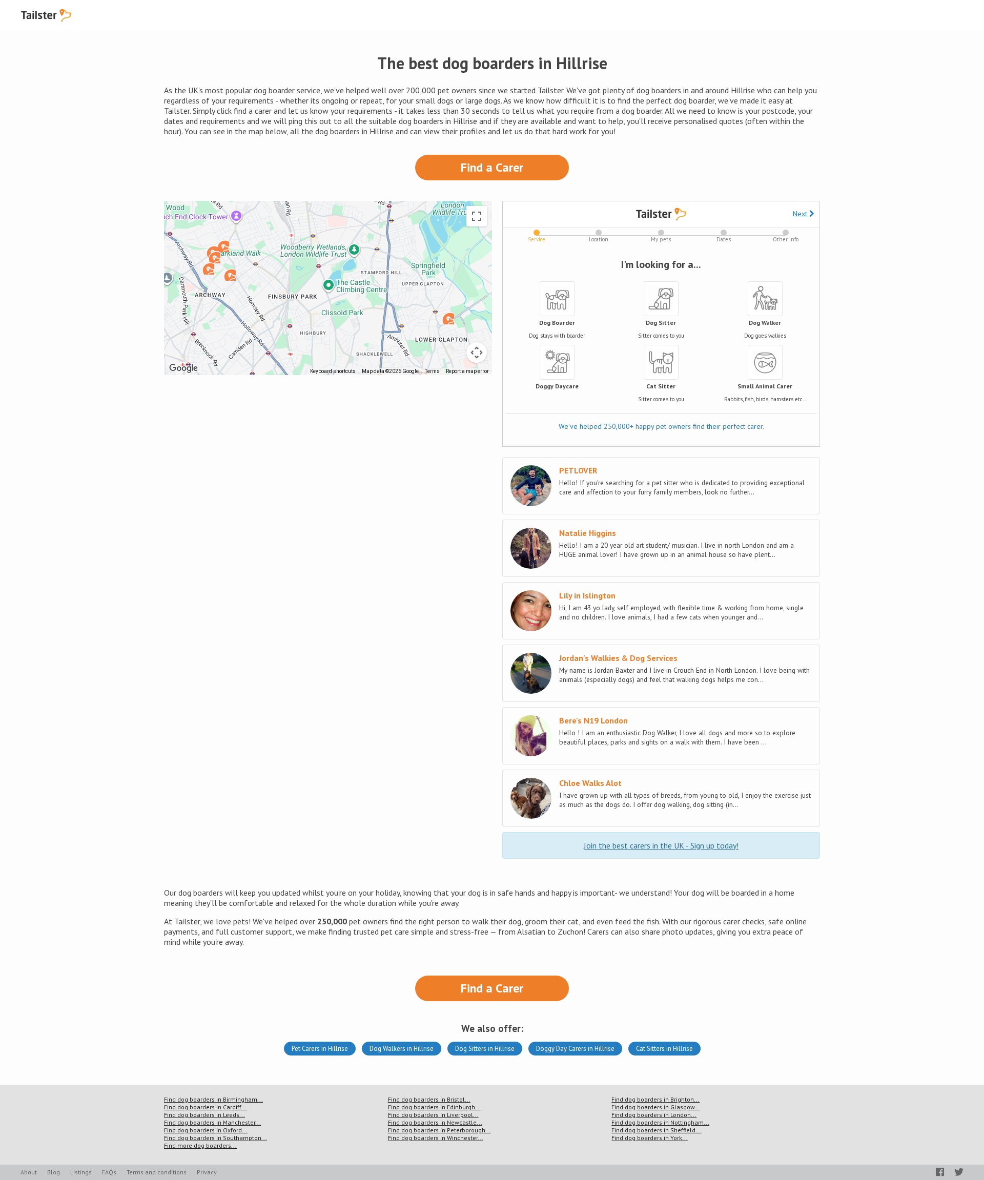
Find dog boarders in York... (649, 1138)
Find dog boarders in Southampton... (215, 1138)
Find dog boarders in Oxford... (206, 1130)
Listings (81, 1172)
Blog (53, 1172)
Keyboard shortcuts (333, 371)
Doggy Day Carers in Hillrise (575, 1048)
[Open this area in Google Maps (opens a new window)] (183, 368)
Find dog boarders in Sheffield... (656, 1130)
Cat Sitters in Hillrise (664, 1048)
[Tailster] (46, 15)
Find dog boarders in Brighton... (655, 1099)
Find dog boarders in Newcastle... (435, 1122)
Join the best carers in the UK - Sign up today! (661, 845)
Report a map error (467, 371)
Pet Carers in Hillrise (320, 1048)
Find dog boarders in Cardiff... (205, 1107)
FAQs (109, 1172)
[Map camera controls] (476, 352)
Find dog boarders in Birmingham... (213, 1099)
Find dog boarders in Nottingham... (660, 1122)
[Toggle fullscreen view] (476, 216)
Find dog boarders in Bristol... (429, 1099)
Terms (432, 371)
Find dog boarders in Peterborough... (439, 1130)
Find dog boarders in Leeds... (204, 1115)
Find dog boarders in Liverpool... (433, 1115)
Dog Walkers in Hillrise (402, 1048)
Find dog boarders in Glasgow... (655, 1107)
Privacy (207, 1172)
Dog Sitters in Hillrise (485, 1048)
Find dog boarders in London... (653, 1115)
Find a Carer (492, 167)
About (28, 1172)
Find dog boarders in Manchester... (212, 1122)
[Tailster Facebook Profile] (940, 1172)
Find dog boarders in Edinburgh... (434, 1107)
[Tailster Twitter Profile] (958, 1172)
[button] (214, 257)
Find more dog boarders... (200, 1145)
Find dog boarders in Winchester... (435, 1138)
